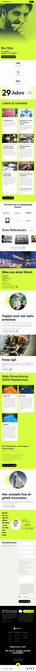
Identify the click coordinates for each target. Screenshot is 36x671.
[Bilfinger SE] (7, 239)
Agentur (9, 634)
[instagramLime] (29, 667)
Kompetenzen (10, 636)
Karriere (9, 639)
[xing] (31, 668)
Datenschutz (11, 668)
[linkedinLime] (33, 667)
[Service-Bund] (27, 220)
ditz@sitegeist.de (27, 525)
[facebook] (27, 668)
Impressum (6, 668)
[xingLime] (31, 667)
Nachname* (21, 547)
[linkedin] (33, 668)
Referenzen (10, 638)
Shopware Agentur (25, 636)
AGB (3, 668)
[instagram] (29, 668)
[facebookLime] (27, 667)
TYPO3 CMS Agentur (25, 634)
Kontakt (9, 641)
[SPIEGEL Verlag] (19, 213)
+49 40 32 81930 (27, 524)
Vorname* (21, 543)
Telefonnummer (22, 556)
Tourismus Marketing (18, 638)
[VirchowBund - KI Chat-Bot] (16, 220)
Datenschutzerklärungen (24, 593)
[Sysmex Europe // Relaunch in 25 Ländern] (8, 213)
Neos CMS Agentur (25, 638)
